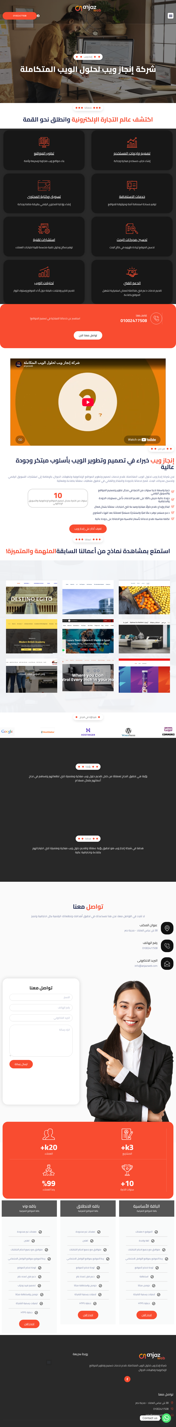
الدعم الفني (132, 283)
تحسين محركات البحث (132, 239)
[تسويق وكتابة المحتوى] (44, 185)
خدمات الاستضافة (132, 196)
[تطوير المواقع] (44, 142)
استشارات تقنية (44, 239)
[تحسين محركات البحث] (132, 229)
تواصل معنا (141, 315)
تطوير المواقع (44, 153)
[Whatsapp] (166, 1418)
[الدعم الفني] (132, 272)
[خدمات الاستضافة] (132, 185)
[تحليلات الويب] (44, 272)
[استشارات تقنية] (44, 229)
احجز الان (147, 1314)
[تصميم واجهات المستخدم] (132, 142)
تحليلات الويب (44, 283)
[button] (170, 16)
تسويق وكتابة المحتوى (44, 196)
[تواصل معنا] (156, 318)
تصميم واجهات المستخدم (132, 153)
